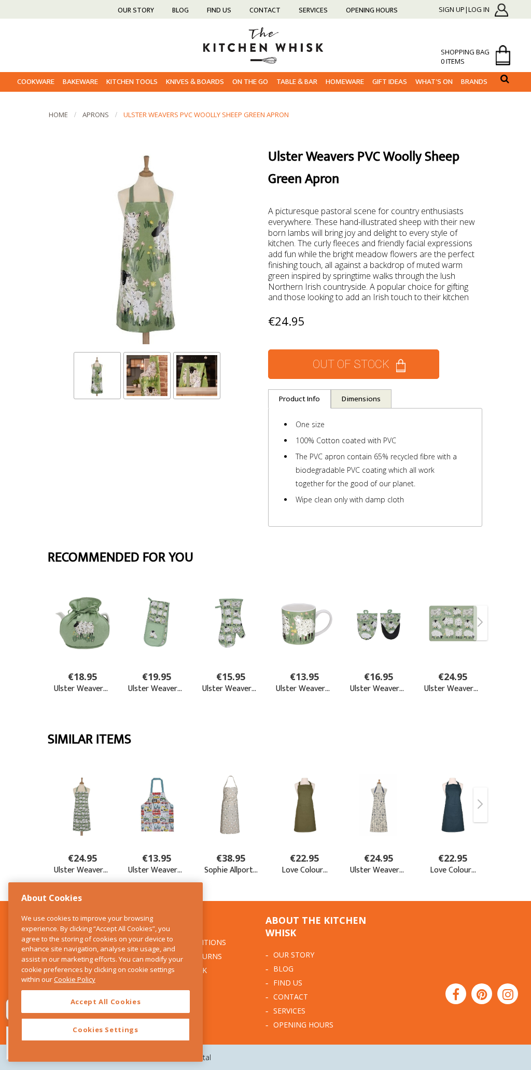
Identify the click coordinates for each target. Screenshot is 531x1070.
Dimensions (361, 398)
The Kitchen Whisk (265, 44)
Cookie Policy (74, 979)
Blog (180, 10)
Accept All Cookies (106, 1001)
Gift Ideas (389, 81)
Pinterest (481, 993)
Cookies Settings (105, 1029)
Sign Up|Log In (464, 10)
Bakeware (80, 81)
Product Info (299, 398)
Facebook (455, 993)
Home (58, 114)
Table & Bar (296, 81)
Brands (474, 81)
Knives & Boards (195, 81)
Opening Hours (372, 10)
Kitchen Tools (132, 81)
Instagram (507, 993)
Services (313, 10)
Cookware (35, 81)
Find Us (219, 10)
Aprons (95, 114)
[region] (105, 972)
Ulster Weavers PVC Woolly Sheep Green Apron (206, 114)
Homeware (345, 81)
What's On (434, 81)
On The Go (250, 81)
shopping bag (465, 56)
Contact (265, 10)
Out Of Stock (351, 364)
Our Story (136, 10)
